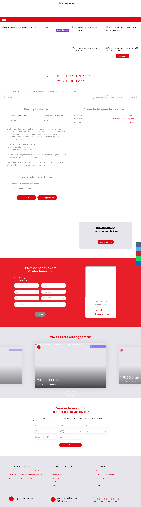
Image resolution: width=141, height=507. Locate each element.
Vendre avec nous (59, 474)
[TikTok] (109, 499)
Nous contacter (58, 485)
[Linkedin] (116, 499)
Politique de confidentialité (106, 474)
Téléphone (47, 292)
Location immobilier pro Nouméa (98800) (25, 474)
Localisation (90, 431)
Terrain (13, 91)
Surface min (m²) (66, 437)
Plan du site (100, 478)
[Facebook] (95, 499)
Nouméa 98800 (24, 91)
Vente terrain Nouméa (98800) (21, 478)
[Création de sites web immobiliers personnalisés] (111, 485)
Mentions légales (102, 471)
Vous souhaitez (47, 297)
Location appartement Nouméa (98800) (25, 471)
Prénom (19, 286)
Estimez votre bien (59, 471)
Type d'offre (38, 430)
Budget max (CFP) (42, 437)
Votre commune (22, 298)
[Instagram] (102, 499)
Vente (6, 91)
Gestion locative (58, 482)
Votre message (22, 304)
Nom (44, 286)
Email (18, 292)
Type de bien (63, 430)
